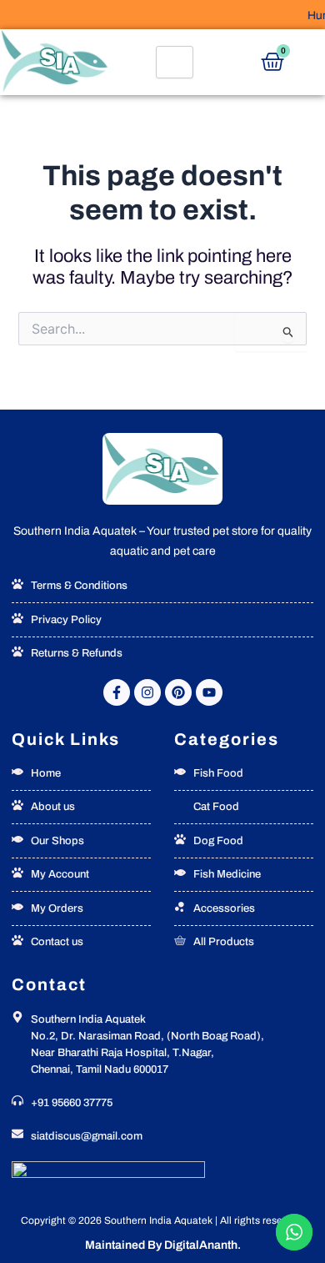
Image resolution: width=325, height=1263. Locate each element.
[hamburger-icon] (174, 62)
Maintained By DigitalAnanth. (163, 1245)
